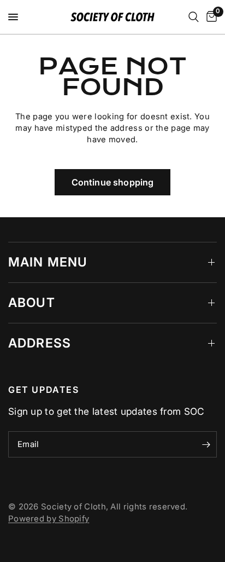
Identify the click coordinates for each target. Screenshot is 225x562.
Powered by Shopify (48, 519)
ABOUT (31, 302)
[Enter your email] (206, 444)
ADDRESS (39, 343)
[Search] (194, 17)
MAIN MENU (47, 262)
